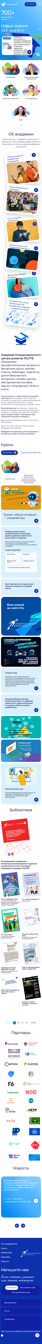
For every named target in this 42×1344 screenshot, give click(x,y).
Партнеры (5, 1257)
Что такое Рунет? (7, 935)
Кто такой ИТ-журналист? (31, 899)
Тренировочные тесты (11, 561)
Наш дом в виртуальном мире (30, 935)
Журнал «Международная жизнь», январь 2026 (31, 968)
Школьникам (7, 452)
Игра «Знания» (11, 554)
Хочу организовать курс (21, 1292)
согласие (8, 1331)
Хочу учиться (30, 4)
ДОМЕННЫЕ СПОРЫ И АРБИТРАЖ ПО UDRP (8, 968)
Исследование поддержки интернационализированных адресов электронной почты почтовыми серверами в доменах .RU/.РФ (19, 864)
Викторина (26, 554)
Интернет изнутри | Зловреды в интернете (29, 1002)
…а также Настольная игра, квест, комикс (18, 567)
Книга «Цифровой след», (9, 899)
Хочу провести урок (27, 1287)
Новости (5, 1261)
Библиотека (6, 1253)
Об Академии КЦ (9, 1244)
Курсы (4, 1248)
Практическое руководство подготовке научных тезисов (10, 991)
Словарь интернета (28, 561)
